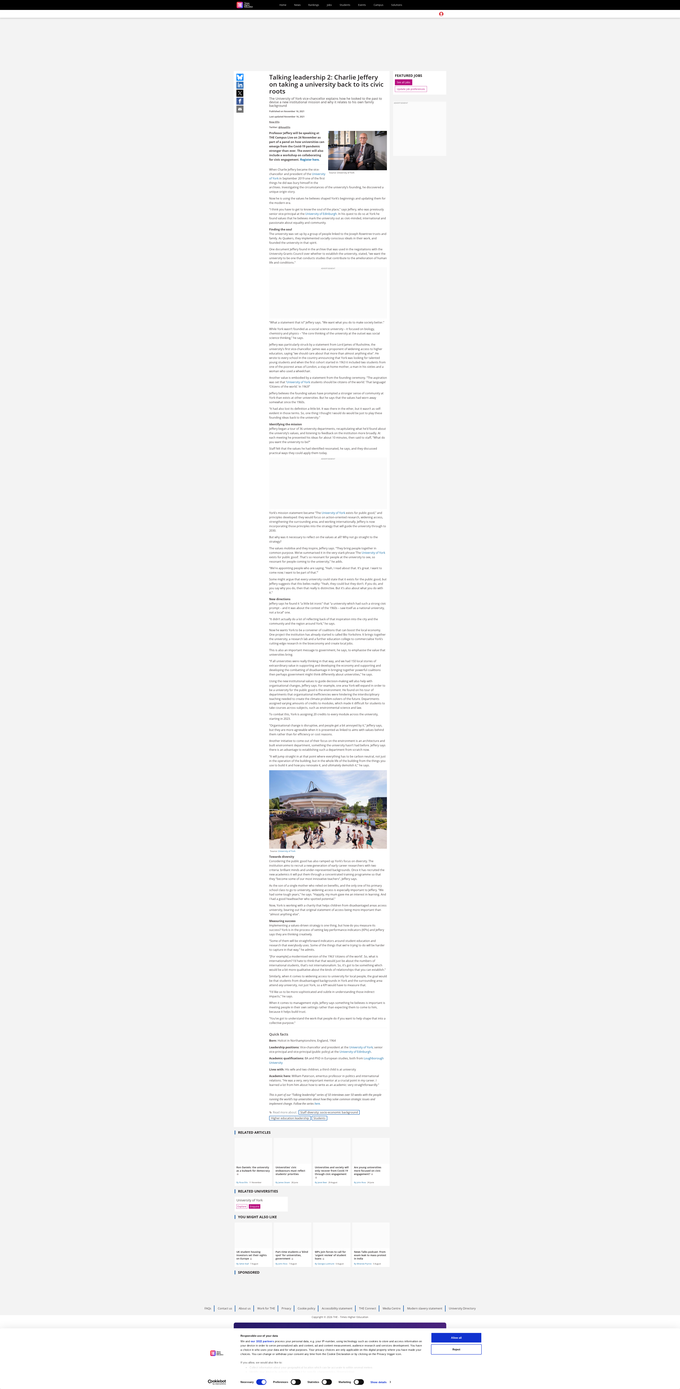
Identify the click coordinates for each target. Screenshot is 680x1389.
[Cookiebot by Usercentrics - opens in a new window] (217, 1382)
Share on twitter (239, 93)
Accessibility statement (337, 1308)
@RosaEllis (284, 127)
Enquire (254, 1206)
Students (345, 5)
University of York (298, 382)
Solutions (396, 5)
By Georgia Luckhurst (324, 1263)
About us (245, 1308)
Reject (456, 1349)
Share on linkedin (239, 85)
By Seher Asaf (242, 1263)
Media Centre (392, 1308)
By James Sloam (283, 1182)
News (297, 5)
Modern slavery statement (424, 1308)
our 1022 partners (262, 1341)
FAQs (208, 1308)
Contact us (225, 1308)
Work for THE (266, 1308)
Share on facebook (239, 101)
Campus (378, 5)
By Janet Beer (321, 1182)
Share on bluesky (239, 77)
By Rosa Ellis (242, 1182)
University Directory (462, 1308)
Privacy (286, 1308)
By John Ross (360, 1182)
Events (362, 5)
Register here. (310, 160)
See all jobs (403, 82)
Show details (378, 1382)
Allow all (456, 1337)
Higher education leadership (290, 1118)
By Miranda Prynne (363, 1263)
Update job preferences (411, 89)
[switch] (296, 1382)
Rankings (313, 5)
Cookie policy (306, 1308)
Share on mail (239, 109)
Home (282, 5)
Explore (241, 1206)
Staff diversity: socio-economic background (329, 1112)
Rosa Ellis (274, 121)
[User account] (441, 14)
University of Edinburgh (321, 214)
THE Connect (367, 1308)
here (317, 1104)
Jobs (329, 5)
